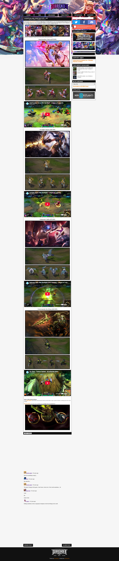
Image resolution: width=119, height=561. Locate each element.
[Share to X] (28, 433)
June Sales (29, 400)
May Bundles (27, 403)
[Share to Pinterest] (31, 433)
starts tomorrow (32, 21)
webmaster (67, 558)
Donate (63, 555)
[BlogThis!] (26, 433)
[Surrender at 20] (59, 7)
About (59, 555)
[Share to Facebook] (29, 433)
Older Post (67, 545)
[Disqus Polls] (47, 452)
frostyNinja (56, 558)
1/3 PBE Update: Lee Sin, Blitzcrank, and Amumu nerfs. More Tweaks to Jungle (85, 69)
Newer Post (28, 545)
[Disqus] (47, 488)
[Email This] (24, 433)
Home (55, 555)
